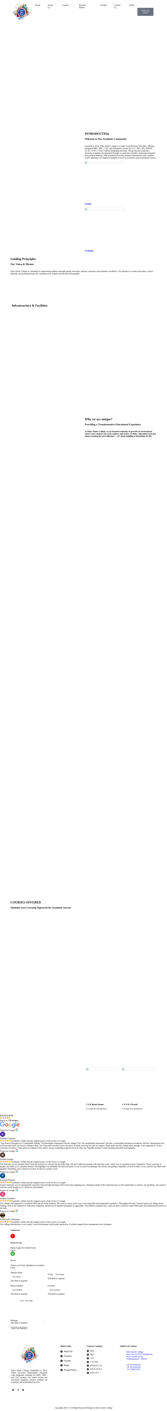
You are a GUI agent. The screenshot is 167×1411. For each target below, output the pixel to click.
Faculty (103, 5)
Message (14, 1320)
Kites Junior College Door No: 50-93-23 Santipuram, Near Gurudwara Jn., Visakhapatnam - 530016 (139, 1355)
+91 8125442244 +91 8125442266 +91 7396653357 (133, 1367)
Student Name (16, 1272)
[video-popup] (122, 1353)
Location (51, 1286)
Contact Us (117, 6)
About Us (50, 6)
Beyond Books (82, 6)
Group (50, 1274)
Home (37, 5)
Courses (65, 5)
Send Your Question (19, 1328)
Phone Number (16, 1286)
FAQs (131, 5)
